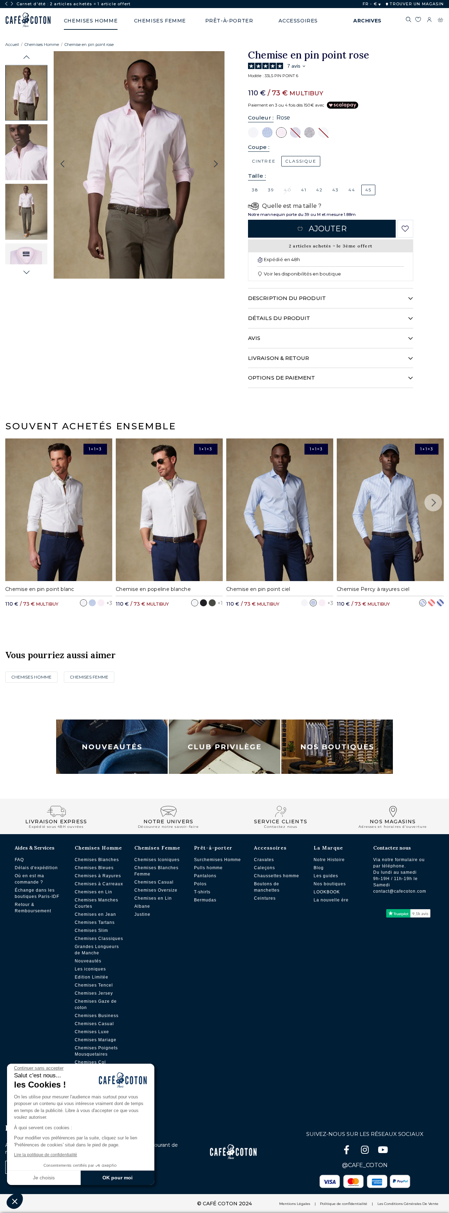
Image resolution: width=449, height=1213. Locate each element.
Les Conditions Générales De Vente (407, 1203)
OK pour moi (117, 1177)
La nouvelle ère (331, 900)
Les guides (326, 875)
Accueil (12, 44)
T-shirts (202, 892)
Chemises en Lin (93, 892)
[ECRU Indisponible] (323, 132)
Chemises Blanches (97, 859)
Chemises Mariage (95, 1039)
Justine (142, 914)
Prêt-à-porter (213, 848)
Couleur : (261, 117)
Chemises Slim (91, 930)
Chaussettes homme (276, 875)
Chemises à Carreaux (99, 883)
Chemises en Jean (95, 914)
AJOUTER (328, 228)
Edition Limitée (91, 977)
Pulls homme (208, 867)
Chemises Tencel (94, 985)
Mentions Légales (294, 1203)
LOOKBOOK (327, 892)
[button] (26, 57)
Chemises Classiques (99, 938)
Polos (200, 883)
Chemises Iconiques (157, 859)
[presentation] (6, 4)
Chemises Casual (94, 1023)
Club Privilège (225, 747)
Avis (254, 338)
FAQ (19, 859)
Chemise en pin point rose (89, 44)
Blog (319, 867)
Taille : (257, 175)
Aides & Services (34, 848)
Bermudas (205, 900)
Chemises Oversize (155, 890)
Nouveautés (112, 747)
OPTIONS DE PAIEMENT (281, 377)
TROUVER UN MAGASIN (416, 3)
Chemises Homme (42, 44)
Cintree (264, 161)
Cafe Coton (28, 20)
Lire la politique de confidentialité (45, 1154)
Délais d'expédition (36, 867)
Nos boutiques (330, 883)
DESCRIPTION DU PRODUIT (287, 298)
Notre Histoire (329, 859)
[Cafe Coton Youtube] (383, 1151)
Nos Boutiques (337, 747)
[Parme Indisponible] (295, 132)
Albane (142, 906)
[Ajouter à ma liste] (405, 228)
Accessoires (270, 848)
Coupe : (258, 147)
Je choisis (44, 1177)
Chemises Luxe (92, 1031)
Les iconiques (90, 969)
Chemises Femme (89, 677)
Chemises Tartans (95, 922)
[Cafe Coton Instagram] (365, 1151)
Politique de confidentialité (343, 1203)
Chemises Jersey (94, 993)
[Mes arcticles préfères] (418, 20)
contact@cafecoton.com (399, 891)
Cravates (264, 859)
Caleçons (264, 867)
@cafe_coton (365, 1165)
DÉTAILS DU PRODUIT (279, 318)
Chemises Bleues (94, 867)
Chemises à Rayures (98, 875)
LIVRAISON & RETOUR (278, 358)
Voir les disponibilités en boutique (302, 274)
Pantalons (205, 875)
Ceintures (265, 898)
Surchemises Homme (217, 859)
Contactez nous (392, 848)
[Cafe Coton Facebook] (347, 1151)
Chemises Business (97, 1015)
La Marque (328, 848)
